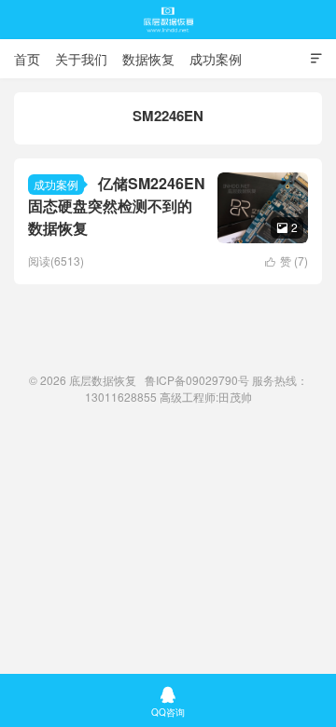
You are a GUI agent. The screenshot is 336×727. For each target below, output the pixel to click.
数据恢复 (148, 58)
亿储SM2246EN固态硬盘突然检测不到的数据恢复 (116, 205)
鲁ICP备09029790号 (197, 380)
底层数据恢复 (168, 19)
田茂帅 (235, 397)
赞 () (286, 260)
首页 (27, 58)
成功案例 (215, 58)
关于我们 (81, 58)
